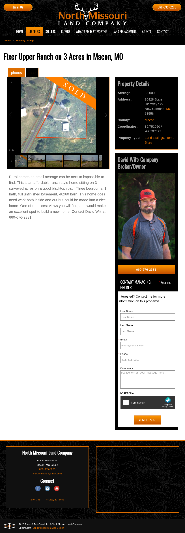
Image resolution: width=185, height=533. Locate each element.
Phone (123, 354)
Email (123, 339)
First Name (126, 311)
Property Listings (25, 40)
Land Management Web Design (48, 528)
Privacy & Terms (55, 499)
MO (168, 109)
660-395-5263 (167, 7)
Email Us (18, 7)
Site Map (35, 499)
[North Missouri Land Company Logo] (92, 13)
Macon (149, 120)
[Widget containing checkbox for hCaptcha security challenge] (147, 402)
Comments (126, 368)
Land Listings (154, 138)
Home (8, 40)
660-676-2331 (146, 269)
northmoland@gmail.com (47, 473)
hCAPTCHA (126, 393)
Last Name (126, 325)
